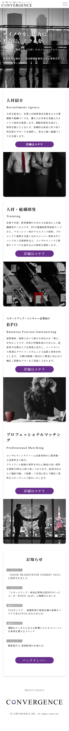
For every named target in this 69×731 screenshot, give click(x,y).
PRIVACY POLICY (34, 690)
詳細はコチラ (34, 369)
